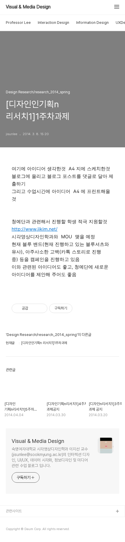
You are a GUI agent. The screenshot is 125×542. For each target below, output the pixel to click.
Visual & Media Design (28, 7)
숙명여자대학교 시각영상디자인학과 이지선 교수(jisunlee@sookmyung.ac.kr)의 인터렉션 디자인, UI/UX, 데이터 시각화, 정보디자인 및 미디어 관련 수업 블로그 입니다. (51, 457)
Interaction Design (53, 22)
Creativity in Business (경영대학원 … (35, 521)
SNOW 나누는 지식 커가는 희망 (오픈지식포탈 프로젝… (47, 530)
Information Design (92, 22)
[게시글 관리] (40, 308)
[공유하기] (33, 308)
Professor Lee (18, 22)
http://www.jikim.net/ (35, 229)
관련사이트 (14, 511)
